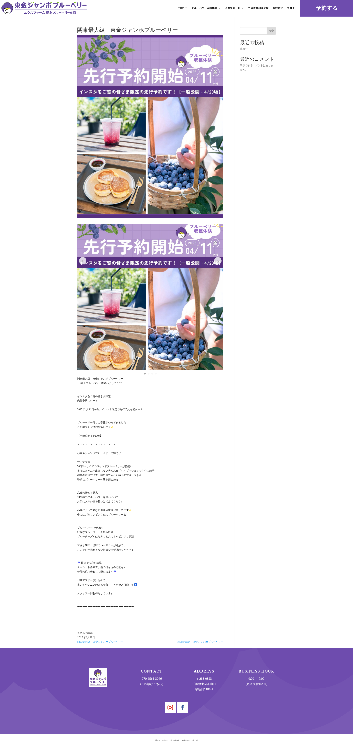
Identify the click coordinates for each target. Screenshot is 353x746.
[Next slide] (218, 260)
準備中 (244, 48)
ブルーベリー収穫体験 (204, 8)
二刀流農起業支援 (258, 8)
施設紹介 (278, 8)
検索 (271, 30)
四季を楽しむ (232, 8)
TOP (181, 8)
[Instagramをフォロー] (170, 707)
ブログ (291, 8)
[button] (145, 374)
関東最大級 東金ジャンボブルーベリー (100, 641)
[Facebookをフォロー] (182, 707)
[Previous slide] (82, 260)
